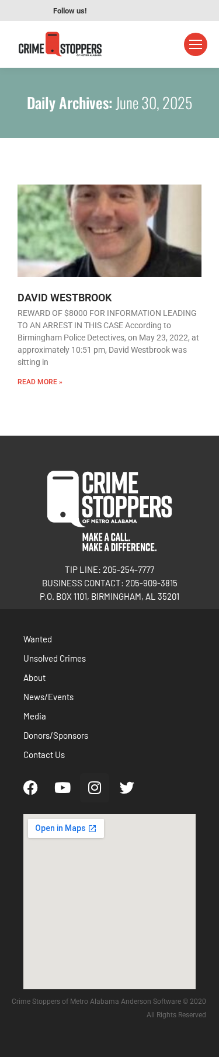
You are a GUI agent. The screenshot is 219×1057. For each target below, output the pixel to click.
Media (34, 716)
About (34, 677)
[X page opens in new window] (158, 10)
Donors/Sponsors (55, 735)
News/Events (48, 696)
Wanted (37, 639)
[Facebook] (30, 787)
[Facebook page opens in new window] (106, 10)
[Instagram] (94, 787)
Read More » (40, 382)
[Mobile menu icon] (195, 44)
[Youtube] (62, 787)
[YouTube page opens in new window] (123, 10)
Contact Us (44, 754)
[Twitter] (126, 787)
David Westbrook (65, 297)
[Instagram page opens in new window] (141, 10)
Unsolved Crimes (54, 658)
